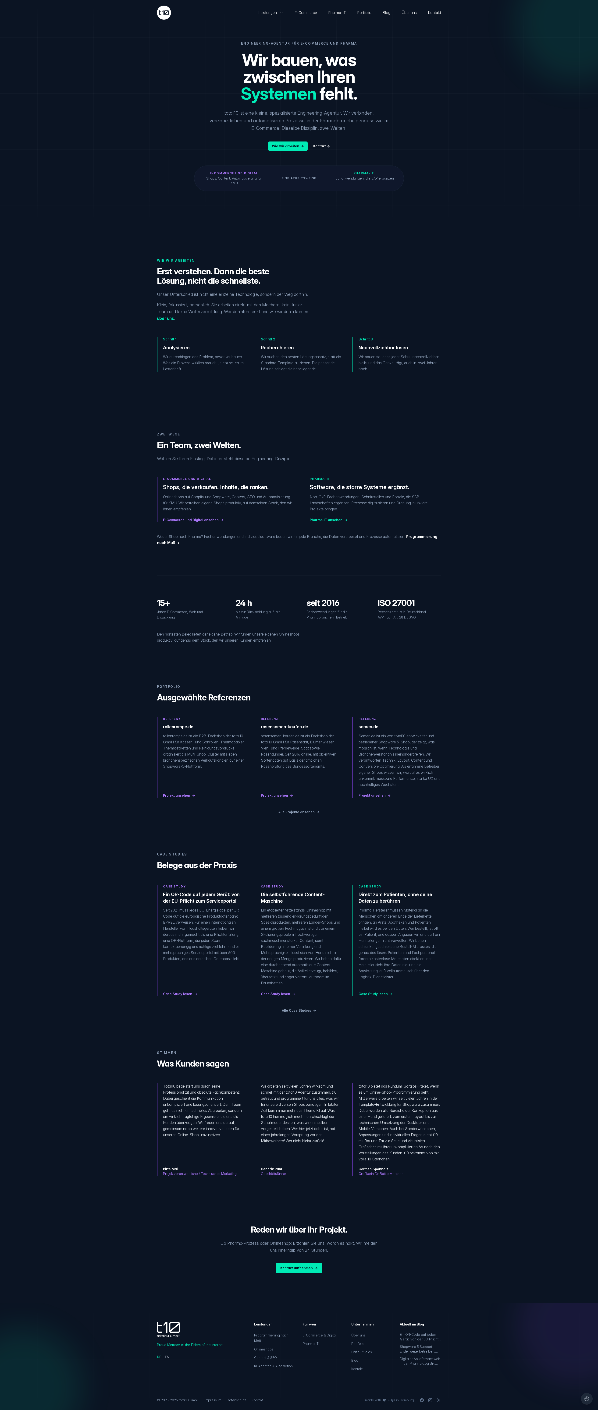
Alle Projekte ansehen (299, 812)
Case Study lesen (180, 994)
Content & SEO (265, 1358)
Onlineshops (263, 1349)
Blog (386, 12)
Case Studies (361, 1352)
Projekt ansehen (179, 795)
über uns (165, 318)
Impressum (213, 1400)
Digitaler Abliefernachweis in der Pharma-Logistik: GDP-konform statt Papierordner (420, 1361)
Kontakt (434, 12)
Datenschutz (236, 1400)
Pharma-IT (337, 12)
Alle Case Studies (299, 1010)
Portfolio (364, 12)
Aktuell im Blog (412, 1324)
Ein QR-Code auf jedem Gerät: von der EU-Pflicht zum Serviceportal (419, 1337)
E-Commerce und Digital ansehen (193, 520)
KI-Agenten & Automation (273, 1366)
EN (167, 1357)
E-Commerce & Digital (319, 1335)
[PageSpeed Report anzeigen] (586, 1398)
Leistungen (267, 12)
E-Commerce (306, 12)
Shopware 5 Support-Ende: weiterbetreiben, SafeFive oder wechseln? (420, 1349)
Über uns (409, 12)
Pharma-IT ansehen (328, 520)
